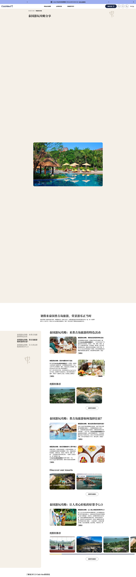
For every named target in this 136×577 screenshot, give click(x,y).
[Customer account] (123, 6)
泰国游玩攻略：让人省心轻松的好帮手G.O (27, 346)
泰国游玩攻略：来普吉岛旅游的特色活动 (27, 335)
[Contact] (127, 6)
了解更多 (80, 353)
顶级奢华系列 (70, 6)
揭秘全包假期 (47, 6)
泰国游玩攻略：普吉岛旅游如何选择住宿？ (27, 340)
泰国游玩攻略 (31, 10)
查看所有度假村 (92, 408)
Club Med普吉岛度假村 (86, 342)
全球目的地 (59, 6)
